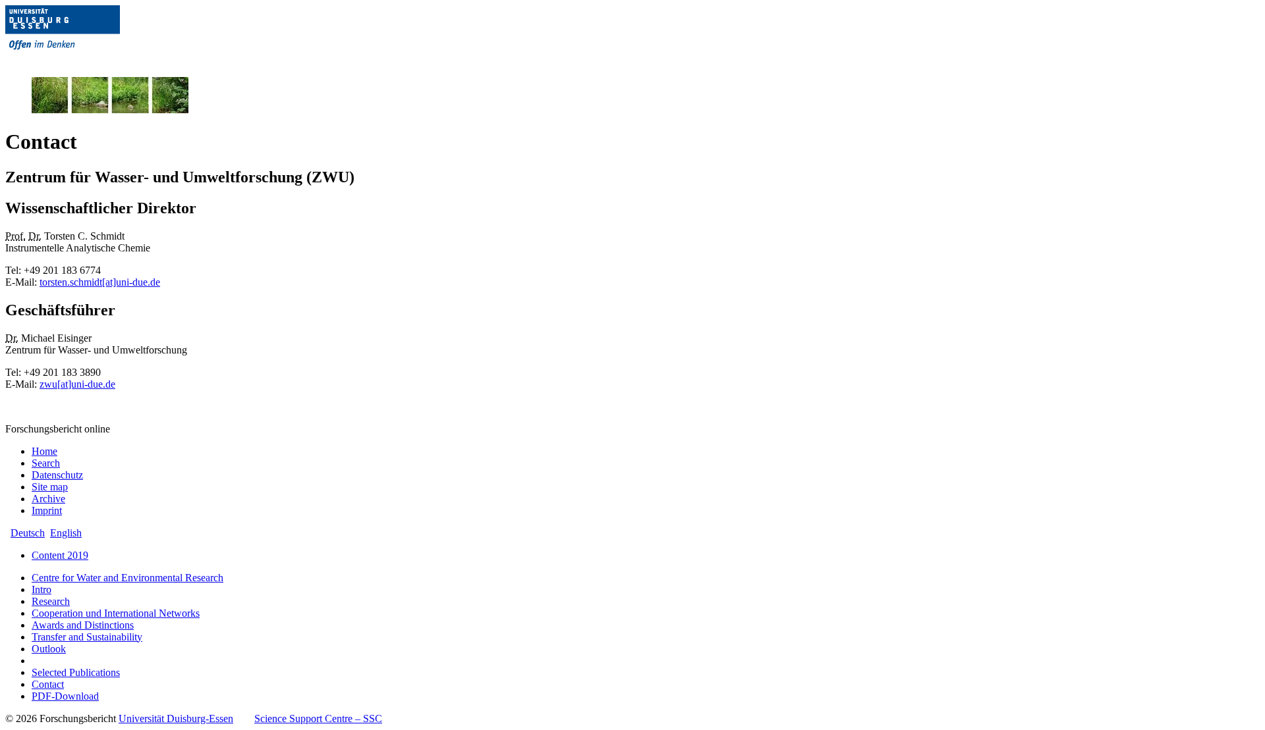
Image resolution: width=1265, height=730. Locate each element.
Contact (48, 684)
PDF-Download (65, 696)
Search (46, 463)
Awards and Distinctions (83, 625)
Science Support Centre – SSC (318, 718)
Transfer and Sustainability (87, 636)
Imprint (47, 510)
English (66, 532)
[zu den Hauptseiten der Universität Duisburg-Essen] (81, 60)
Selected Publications (76, 672)
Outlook (49, 648)
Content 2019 (60, 555)
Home (44, 451)
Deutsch (28, 532)
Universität (176, 718)
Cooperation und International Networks (116, 613)
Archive (48, 498)
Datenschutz (57, 475)
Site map (50, 486)
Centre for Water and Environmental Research (127, 577)
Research (51, 601)
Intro (41, 589)
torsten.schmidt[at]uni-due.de (100, 282)
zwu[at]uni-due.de (77, 384)
